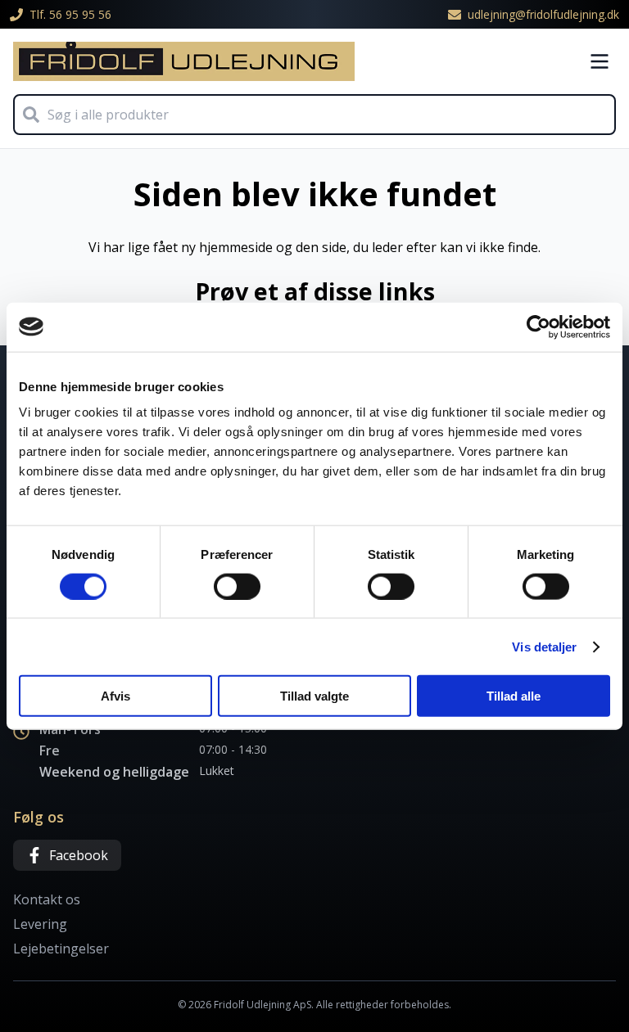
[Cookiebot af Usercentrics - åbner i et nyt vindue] (538, 326)
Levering (40, 924)
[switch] (237, 586)
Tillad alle (513, 696)
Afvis (115, 696)
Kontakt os (46, 899)
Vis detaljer (544, 646)
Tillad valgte (314, 696)
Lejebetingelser (61, 949)
